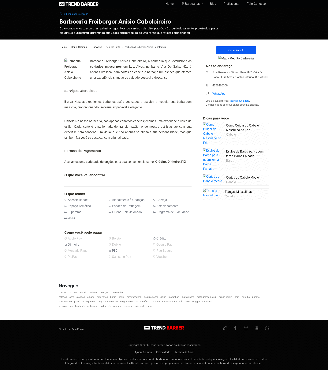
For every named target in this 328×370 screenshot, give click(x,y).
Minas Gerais (226, 297)
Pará (237, 297)
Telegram (129, 306)
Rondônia (145, 301)
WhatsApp (218, 93)
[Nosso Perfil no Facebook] (235, 328)
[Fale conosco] (267, 328)
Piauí (77, 301)
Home (170, 3)
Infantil (83, 292)
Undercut (94, 292)
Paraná (256, 297)
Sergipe (196, 301)
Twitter (103, 306)
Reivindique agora (239, 101)
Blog (213, 3)
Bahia (113, 297)
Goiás (163, 297)
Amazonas (102, 297)
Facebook (80, 306)
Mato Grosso (188, 297)
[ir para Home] (79, 4)
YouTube (117, 306)
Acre (72, 297)
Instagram (92, 306)
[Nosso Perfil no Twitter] (225, 328)
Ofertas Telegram (144, 306)
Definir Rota (234, 50)
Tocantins (207, 301)
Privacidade (163, 351)
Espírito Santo (151, 297)
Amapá (91, 297)
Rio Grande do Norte (108, 301)
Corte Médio (117, 292)
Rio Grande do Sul (129, 301)
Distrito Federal (134, 297)
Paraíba (246, 297)
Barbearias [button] (192, 3)
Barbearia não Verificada (75, 14)
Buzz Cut (73, 292)
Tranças (105, 292)
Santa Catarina (169, 301)
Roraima (156, 301)
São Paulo (184, 301)
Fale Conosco (256, 3)
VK (109, 306)
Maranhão (174, 297)
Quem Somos (143, 351)
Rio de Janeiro (89, 301)
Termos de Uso (184, 351)
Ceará (122, 297)
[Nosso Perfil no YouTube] (257, 328)
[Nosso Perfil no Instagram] (246, 328)
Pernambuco (65, 301)
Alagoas (80, 297)
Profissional (231, 3)
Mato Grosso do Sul (207, 297)
